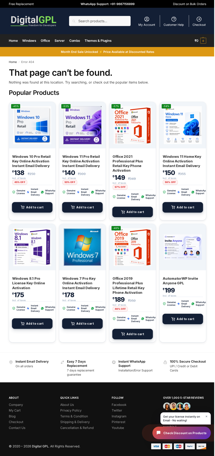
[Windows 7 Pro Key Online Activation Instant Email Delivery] (82, 247)
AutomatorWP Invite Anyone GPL (180, 280)
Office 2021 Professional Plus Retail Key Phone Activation (128, 163)
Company (16, 405)
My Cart (15, 410)
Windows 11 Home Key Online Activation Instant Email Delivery (182, 161)
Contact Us (17, 428)
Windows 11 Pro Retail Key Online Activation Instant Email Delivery (81, 161)
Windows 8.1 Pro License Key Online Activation (28, 283)
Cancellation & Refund (77, 428)
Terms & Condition (74, 416)
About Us (67, 405)
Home (13, 62)
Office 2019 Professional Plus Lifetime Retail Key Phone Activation (128, 285)
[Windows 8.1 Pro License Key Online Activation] (32, 247)
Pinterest (118, 422)
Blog (12, 416)
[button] (200, 40)
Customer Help (174, 24)
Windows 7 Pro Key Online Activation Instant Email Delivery (81, 283)
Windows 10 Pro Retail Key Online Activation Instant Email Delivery (31, 161)
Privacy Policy (70, 410)
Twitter (117, 410)
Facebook (119, 405)
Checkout (199, 24)
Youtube (118, 428)
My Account (146, 24)
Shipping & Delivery (75, 422)
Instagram (119, 416)
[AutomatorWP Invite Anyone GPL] (183, 247)
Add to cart (35, 207)
